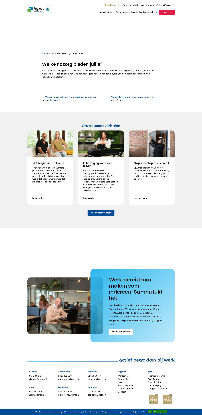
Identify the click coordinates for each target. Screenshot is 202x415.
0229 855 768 (35, 391)
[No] (199, 412)
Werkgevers (106, 12)
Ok (150, 412)
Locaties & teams (137, 5)
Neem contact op (121, 331)
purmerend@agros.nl (68, 379)
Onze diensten (154, 382)
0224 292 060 (94, 391)
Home (45, 53)
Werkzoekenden (147, 12)
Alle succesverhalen (101, 212)
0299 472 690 (65, 376)
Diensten (150, 5)
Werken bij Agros (163, 5)
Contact (167, 12)
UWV (133, 12)
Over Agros (123, 5)
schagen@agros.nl (97, 394)
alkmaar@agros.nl (38, 379)
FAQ (52, 53)
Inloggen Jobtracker (157, 388)
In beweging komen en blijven (98, 164)
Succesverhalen (125, 388)
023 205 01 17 (94, 376)
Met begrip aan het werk (48, 163)
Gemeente (121, 12)
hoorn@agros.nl (36, 394)
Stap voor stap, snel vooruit (151, 163)
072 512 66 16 (35, 376)
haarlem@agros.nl (97, 379)
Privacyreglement (160, 412)
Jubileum (112, 5)
